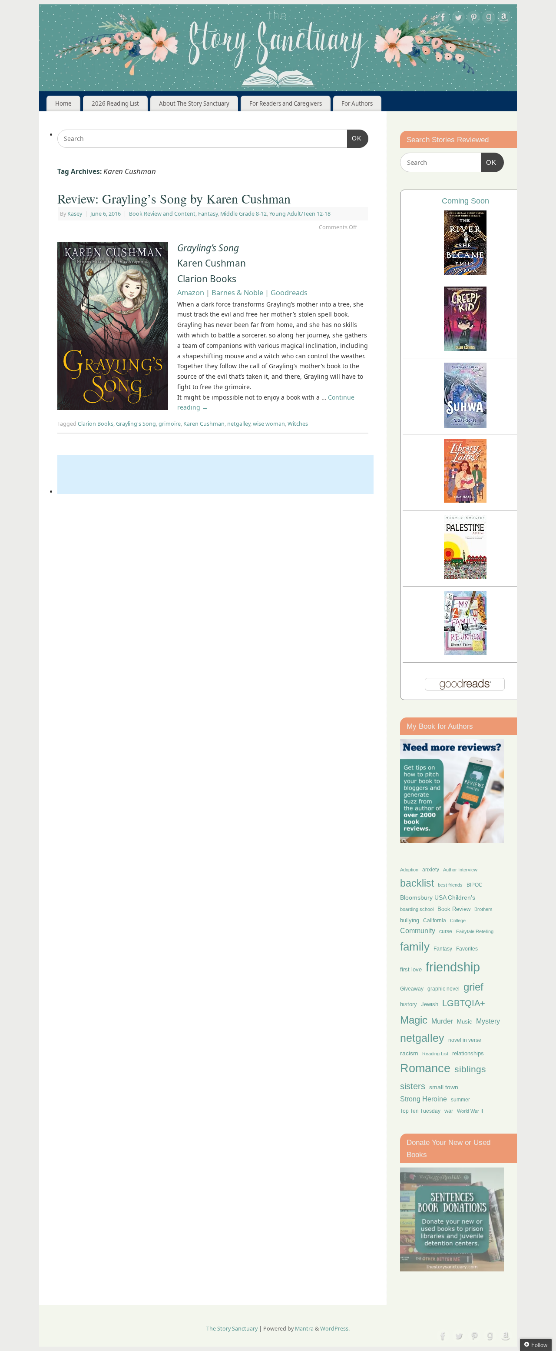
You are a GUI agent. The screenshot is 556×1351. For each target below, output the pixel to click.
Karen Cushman (204, 423)
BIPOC (475, 885)
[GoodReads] (488, 19)
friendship (453, 967)
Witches (298, 423)
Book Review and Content (162, 213)
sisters (412, 1086)
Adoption (409, 869)
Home (63, 103)
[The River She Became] (465, 273)
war (448, 1111)
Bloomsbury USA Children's (437, 897)
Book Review (453, 909)
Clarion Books (95, 423)
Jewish (429, 1004)
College (458, 920)
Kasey (74, 213)
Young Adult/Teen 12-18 (300, 213)
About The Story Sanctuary (194, 103)
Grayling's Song (136, 423)
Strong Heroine (423, 1099)
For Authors (357, 103)
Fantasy (208, 213)
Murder (442, 1021)
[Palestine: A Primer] (465, 576)
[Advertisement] (215, 474)
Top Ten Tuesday (420, 1111)
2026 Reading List (115, 103)
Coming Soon (465, 201)
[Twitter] (458, 19)
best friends (450, 884)
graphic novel (443, 988)
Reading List (435, 1053)
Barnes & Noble (237, 292)
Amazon (190, 292)
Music (464, 1022)
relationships (468, 1053)
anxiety (430, 869)
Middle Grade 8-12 (243, 213)
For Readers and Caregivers (285, 103)
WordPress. (335, 1328)
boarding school (417, 909)
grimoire (170, 423)
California (434, 920)
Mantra (304, 1328)
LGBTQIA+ (463, 1003)
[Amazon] (503, 19)
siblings (470, 1069)
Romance (425, 1068)
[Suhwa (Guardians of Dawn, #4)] (465, 425)
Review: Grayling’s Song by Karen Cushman (174, 198)
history (408, 1004)
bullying (409, 920)
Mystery (488, 1021)
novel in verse (464, 1040)
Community (417, 930)
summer (460, 1099)
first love (411, 970)
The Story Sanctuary (232, 1328)
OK (354, 138)
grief (473, 987)
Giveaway (412, 988)
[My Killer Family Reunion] (465, 653)
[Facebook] (443, 19)
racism (409, 1053)
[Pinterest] (473, 19)
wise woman (269, 423)
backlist (417, 883)
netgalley (238, 423)
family (415, 947)
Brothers (483, 909)
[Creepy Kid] (465, 348)
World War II (470, 1111)
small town (443, 1087)
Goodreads (289, 292)
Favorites (467, 949)
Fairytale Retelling (474, 931)
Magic (413, 1020)
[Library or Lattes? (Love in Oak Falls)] (465, 500)
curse (445, 931)
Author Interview (460, 869)
